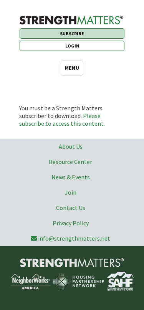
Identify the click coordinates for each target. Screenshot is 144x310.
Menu (72, 68)
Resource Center (70, 162)
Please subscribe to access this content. (62, 119)
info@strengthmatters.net (74, 238)
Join (70, 192)
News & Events (70, 177)
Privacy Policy (71, 223)
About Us (71, 146)
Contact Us (70, 208)
